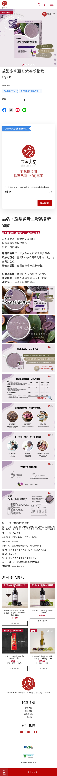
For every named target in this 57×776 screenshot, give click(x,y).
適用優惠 (6, 85)
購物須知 (28, 711)
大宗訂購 (28, 717)
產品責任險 (28, 714)
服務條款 (24, 763)
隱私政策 (32, 763)
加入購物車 (45, 203)
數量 (4, 99)
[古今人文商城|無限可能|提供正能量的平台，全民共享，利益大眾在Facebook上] (21, 733)
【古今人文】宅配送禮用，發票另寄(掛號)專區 (28, 187)
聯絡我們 (28, 708)
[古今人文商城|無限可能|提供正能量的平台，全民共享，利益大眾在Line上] (35, 733)
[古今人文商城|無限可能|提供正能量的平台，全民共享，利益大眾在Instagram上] (28, 733)
